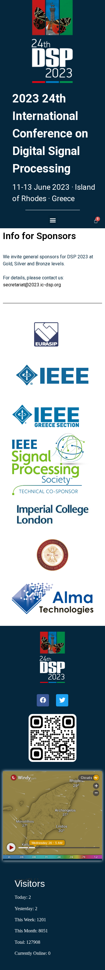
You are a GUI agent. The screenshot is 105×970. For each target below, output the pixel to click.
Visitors (30, 883)
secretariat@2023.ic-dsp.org (32, 285)
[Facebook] (43, 700)
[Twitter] (62, 700)
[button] (53, 220)
